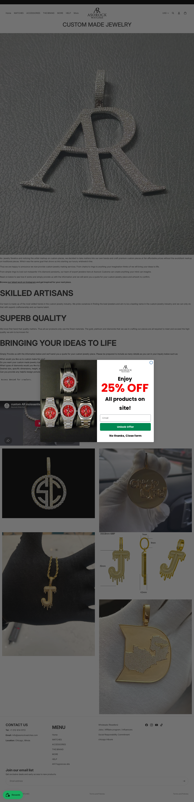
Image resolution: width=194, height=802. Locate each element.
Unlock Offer (125, 427)
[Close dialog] (151, 362)
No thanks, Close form (125, 436)
